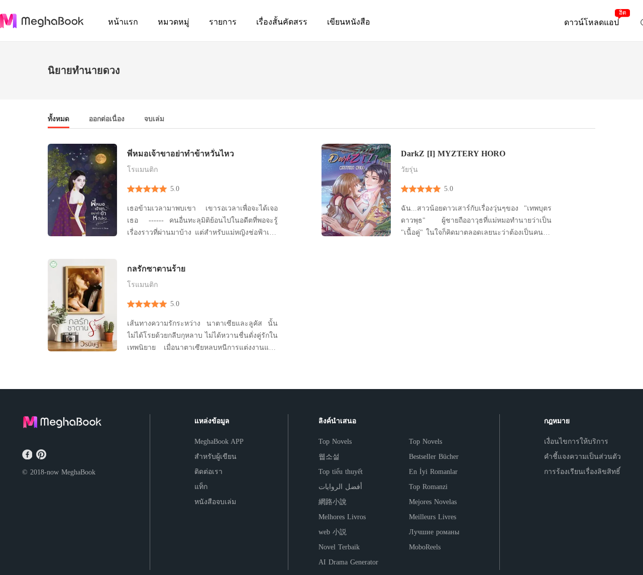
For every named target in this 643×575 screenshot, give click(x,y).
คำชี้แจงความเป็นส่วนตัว (582, 456)
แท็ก (200, 487)
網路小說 (332, 502)
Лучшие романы (434, 532)
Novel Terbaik (339, 547)
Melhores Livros (342, 517)
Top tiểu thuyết (340, 471)
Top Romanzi (428, 487)
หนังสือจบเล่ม (215, 502)
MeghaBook (78, 472)
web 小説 (332, 532)
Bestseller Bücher (434, 456)
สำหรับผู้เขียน (215, 456)
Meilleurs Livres (432, 517)
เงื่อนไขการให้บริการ (576, 441)
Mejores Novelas (433, 502)
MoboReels (425, 547)
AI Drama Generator (348, 562)
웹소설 (329, 456)
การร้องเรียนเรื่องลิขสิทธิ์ (582, 471)
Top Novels (335, 441)
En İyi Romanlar (433, 471)
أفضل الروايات (340, 487)
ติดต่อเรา (208, 471)
